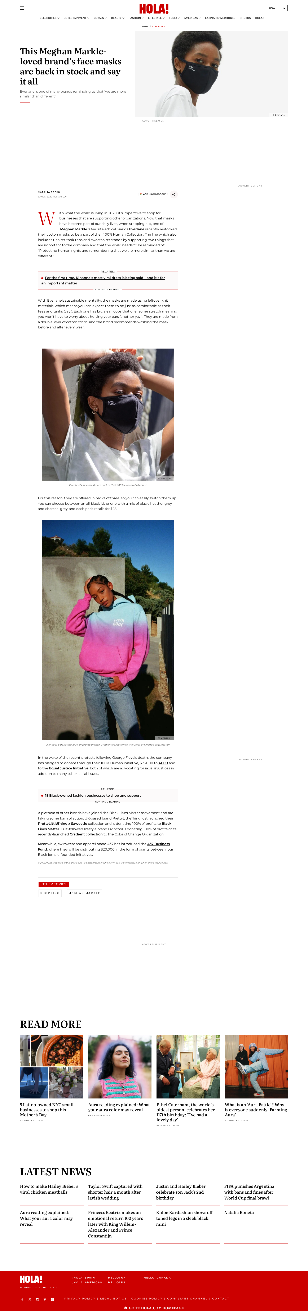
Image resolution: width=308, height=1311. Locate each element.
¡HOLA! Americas (86, 1282)
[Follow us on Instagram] (38, 1299)
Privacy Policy (80, 1298)
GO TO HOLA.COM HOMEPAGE (156, 1307)
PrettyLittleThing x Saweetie (62, 824)
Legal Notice (113, 1298)
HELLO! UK (117, 1277)
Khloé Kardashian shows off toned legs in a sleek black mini (184, 1218)
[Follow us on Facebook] (23, 1299)
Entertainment (75, 18)
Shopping (50, 893)
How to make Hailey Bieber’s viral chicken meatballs (49, 1189)
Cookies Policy (147, 1298)
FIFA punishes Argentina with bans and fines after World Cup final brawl (249, 1192)
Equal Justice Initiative (68, 768)
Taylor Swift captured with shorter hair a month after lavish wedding (115, 1192)
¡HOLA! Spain (83, 1277)
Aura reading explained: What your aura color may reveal (119, 1107)
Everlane (136, 229)
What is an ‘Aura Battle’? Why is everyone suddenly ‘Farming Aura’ (256, 1109)
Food (173, 18)
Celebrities (48, 18)
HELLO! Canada (157, 1277)
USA (272, 8)
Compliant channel (187, 1298)
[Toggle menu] (22, 8)
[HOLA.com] (154, 9)
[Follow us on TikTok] (53, 1299)
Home (145, 26)
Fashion (135, 18)
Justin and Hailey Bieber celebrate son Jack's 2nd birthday (181, 1192)
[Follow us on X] (30, 1299)
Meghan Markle (73, 229)
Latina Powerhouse (220, 18)
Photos (245, 18)
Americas (191, 18)
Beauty (116, 18)
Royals (98, 18)
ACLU (163, 763)
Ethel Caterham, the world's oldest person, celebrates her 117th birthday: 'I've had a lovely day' (186, 1112)
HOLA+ (259, 18)
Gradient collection (86, 834)
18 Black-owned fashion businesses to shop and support (93, 795)
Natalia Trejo (49, 192)
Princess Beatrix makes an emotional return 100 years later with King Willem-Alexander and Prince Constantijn (115, 1224)
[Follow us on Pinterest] (45, 1299)
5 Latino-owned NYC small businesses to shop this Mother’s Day (47, 1109)
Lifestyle (155, 18)
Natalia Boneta (239, 1212)
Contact (220, 1298)
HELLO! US (117, 1282)
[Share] (174, 194)
